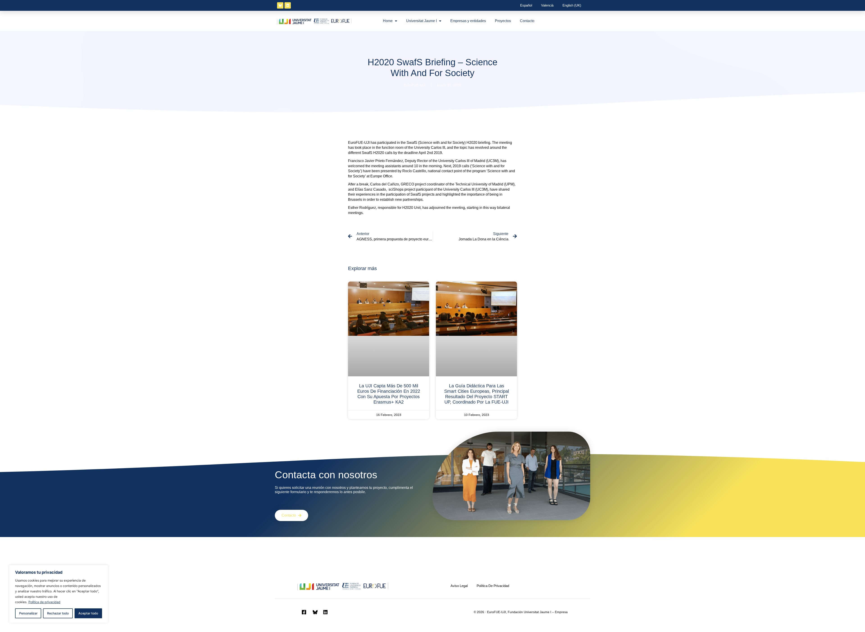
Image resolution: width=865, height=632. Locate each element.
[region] (58, 594)
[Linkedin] (288, 5)
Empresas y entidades (468, 21)
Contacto (527, 21)
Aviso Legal (459, 586)
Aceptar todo (88, 613)
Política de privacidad (44, 602)
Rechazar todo (58, 613)
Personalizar (28, 613)
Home (388, 21)
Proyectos (503, 21)
